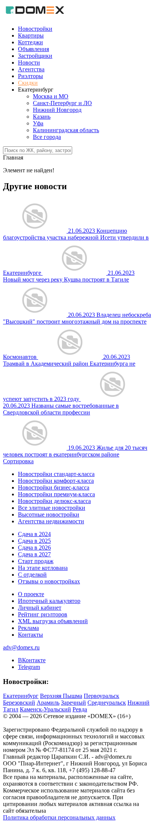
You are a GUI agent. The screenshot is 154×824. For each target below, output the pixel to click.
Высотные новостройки (48, 514)
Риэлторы (30, 76)
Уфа (38, 123)
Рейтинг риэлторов (42, 614)
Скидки (28, 83)
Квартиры (31, 35)
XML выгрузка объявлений (53, 621)
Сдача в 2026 (34, 547)
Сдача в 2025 (34, 541)
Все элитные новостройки (51, 508)
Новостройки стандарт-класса (56, 474)
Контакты (30, 634)
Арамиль (48, 702)
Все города (47, 137)
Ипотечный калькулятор (49, 601)
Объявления (33, 49)
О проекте (31, 594)
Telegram (29, 667)
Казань (41, 116)
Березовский (19, 702)
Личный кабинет (39, 607)
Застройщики (35, 56)
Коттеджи (30, 42)
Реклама (28, 628)
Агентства (31, 69)
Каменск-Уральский (45, 709)
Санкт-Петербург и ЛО (62, 103)
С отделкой (32, 574)
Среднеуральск (106, 702)
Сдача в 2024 (34, 534)
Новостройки (35, 29)
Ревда (80, 709)
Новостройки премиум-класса (56, 494)
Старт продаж (35, 561)
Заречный (73, 702)
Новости (29, 62)
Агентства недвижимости (51, 521)
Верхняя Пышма (61, 696)
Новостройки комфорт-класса (56, 481)
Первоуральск (101, 696)
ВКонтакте (32, 660)
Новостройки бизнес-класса (53, 487)
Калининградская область (66, 130)
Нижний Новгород (57, 110)
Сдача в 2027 (34, 554)
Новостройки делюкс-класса (54, 501)
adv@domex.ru (21, 647)
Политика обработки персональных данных (59, 817)
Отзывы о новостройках (49, 581)
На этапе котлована (43, 568)
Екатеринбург (20, 696)
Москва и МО (50, 96)
